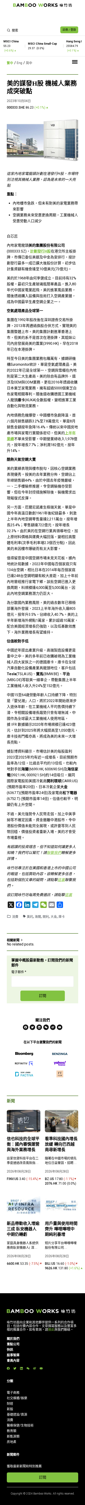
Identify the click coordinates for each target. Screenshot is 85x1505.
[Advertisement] (42, 17)
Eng (19, 63)
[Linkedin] (39, 1027)
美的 (30, 916)
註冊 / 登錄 (69, 29)
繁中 (10, 63)
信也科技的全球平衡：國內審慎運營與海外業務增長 (23, 1144)
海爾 (38, 916)
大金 (54, 916)
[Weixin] (46, 1027)
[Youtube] (59, 1027)
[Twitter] (32, 1027)
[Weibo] (53, 1027)
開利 (46, 916)
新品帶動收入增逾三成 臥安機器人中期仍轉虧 (23, 1229)
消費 (15, 916)
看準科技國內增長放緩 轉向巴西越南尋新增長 (61, 1144)
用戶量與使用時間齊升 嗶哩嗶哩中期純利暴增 (61, 1229)
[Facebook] (25, 1027)
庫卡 (61, 916)
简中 (29, 63)
